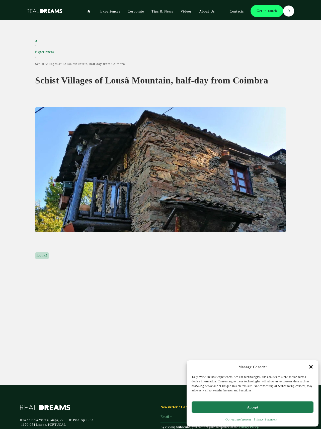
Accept (252, 407)
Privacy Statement (265, 419)
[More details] (160, 169)
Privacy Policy (248, 427)
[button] (310, 366)
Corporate (136, 11)
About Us (207, 11)
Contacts (237, 11)
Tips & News (162, 11)
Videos (186, 11)
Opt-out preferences (238, 419)
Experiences (110, 11)
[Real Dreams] (88, 11)
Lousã (42, 255)
